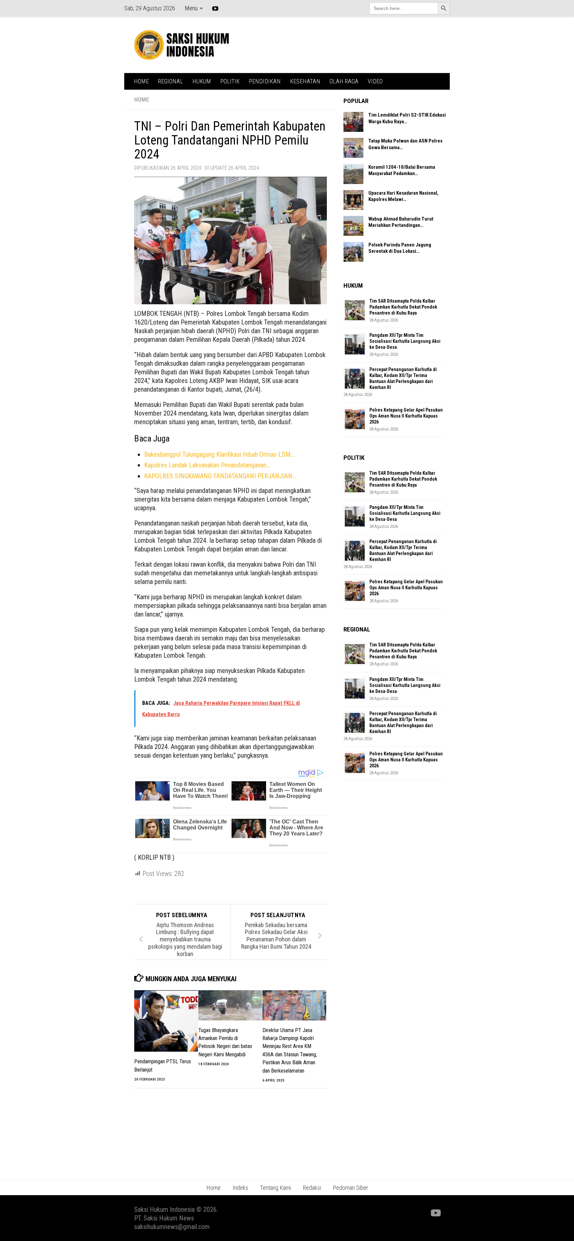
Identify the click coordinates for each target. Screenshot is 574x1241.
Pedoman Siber (350, 1187)
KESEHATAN (305, 81)
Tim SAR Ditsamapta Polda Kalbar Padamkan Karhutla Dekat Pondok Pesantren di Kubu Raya (403, 307)
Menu (191, 8)
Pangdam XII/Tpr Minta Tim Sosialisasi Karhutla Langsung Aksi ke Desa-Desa (404, 341)
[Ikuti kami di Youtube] (435, 1213)
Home (213, 1187)
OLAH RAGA (344, 81)
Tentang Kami (275, 1187)
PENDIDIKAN (265, 81)
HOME (141, 81)
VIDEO (375, 81)
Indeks (240, 1187)
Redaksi (312, 1187)
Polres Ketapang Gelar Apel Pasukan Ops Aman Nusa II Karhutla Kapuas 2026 (406, 416)
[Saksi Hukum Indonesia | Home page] (181, 45)
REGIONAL (170, 81)
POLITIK (229, 81)
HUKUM (201, 81)
